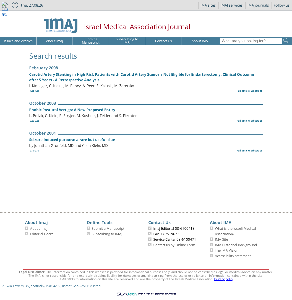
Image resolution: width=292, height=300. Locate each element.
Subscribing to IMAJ (107, 233)
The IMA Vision (226, 250)
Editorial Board (42, 233)
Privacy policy (223, 278)
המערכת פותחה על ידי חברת (156, 294)
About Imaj (38, 228)
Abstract (256, 90)
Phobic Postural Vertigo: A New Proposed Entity (72, 109)
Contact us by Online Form (174, 244)
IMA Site (221, 239)
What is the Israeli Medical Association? (235, 230)
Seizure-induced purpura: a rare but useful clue (72, 139)
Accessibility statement (233, 255)
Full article (243, 90)
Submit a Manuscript (108, 228)
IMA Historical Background (236, 244)
